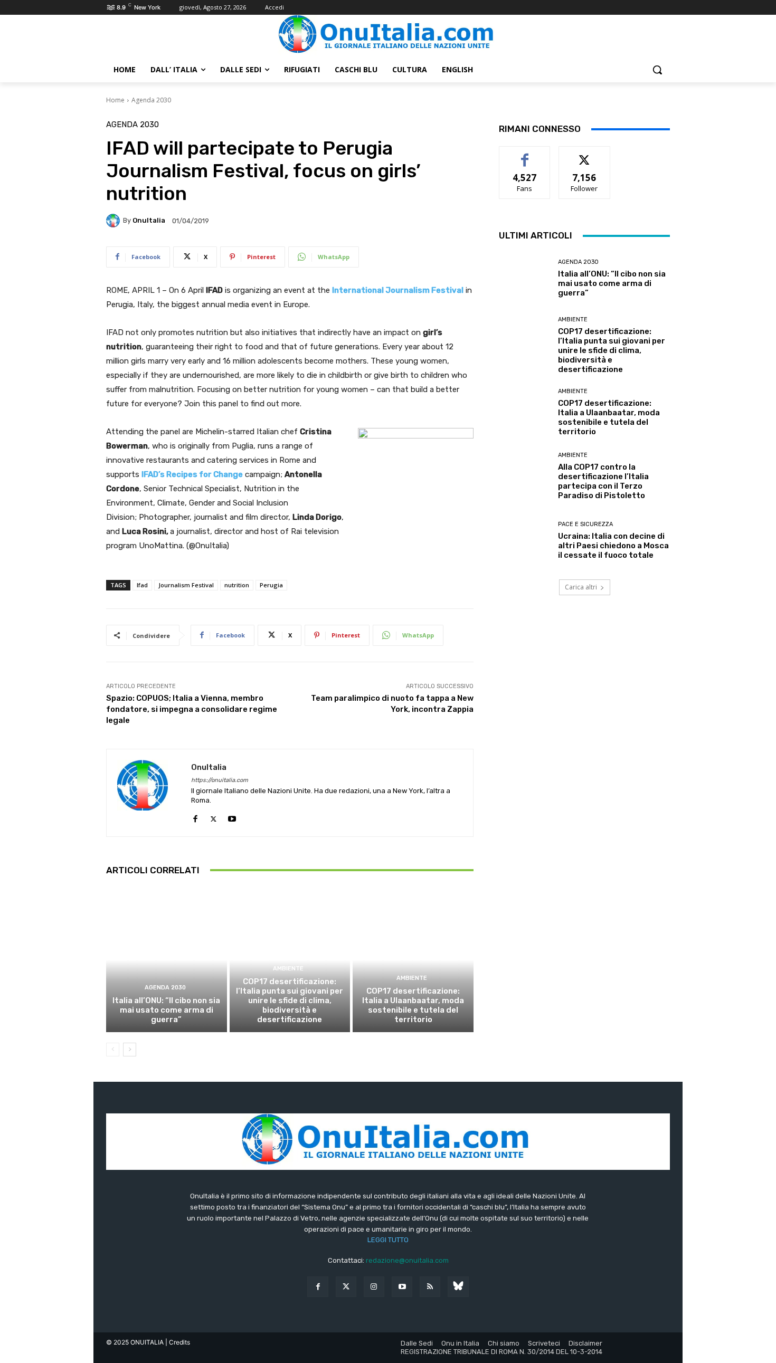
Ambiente (288, 968)
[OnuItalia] (114, 220)
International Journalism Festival (397, 290)
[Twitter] (346, 1286)
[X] (213, 817)
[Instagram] (374, 1286)
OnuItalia (149, 220)
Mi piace (525, 154)
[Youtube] (232, 817)
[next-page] (129, 1049)
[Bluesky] (458, 1286)
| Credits (177, 1342)
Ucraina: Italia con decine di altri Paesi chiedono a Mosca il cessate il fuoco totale (613, 545)
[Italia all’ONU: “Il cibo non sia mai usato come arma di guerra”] (166, 960)
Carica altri (581, 587)
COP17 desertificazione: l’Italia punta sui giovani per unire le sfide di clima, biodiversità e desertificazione (289, 1000)
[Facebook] (195, 817)
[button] (657, 69)
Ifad (142, 585)
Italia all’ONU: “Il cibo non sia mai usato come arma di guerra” (166, 1010)
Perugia (271, 585)
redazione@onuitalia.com (407, 1260)
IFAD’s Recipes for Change (192, 474)
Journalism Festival (186, 585)
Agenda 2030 (151, 100)
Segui (584, 154)
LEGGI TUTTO (388, 1240)
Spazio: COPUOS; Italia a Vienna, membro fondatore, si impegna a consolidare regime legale (191, 709)
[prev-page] (112, 1049)
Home (115, 100)
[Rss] (430, 1286)
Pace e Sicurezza (585, 524)
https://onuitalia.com (219, 780)
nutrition (236, 585)
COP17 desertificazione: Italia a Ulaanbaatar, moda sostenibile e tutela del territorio (413, 1005)
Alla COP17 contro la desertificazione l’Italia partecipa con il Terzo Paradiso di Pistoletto (603, 481)
